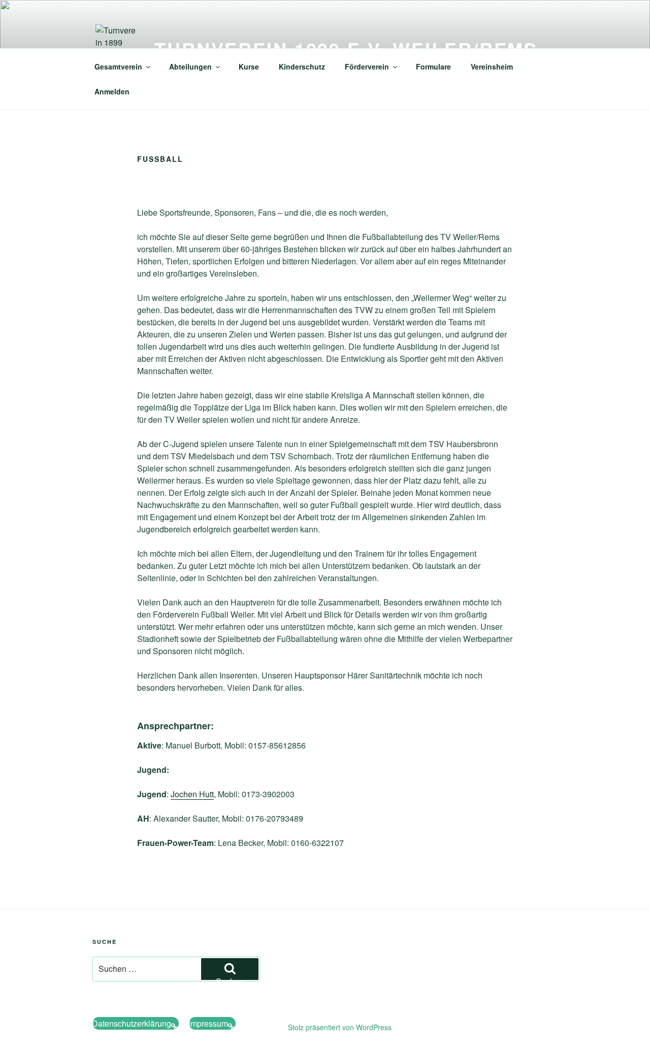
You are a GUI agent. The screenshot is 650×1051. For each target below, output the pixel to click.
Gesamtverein (118, 66)
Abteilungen (190, 66)
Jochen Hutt (192, 794)
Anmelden (111, 91)
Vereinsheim (492, 66)
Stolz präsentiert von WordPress (340, 1027)
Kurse (249, 66)
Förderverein (367, 66)
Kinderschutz (302, 66)
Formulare (433, 66)
